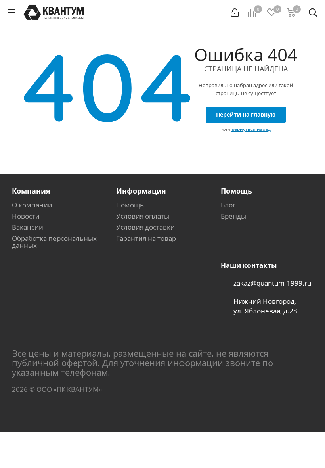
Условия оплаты (142, 216)
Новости (26, 216)
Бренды (233, 216)
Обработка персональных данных (54, 242)
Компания (31, 191)
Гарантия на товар (146, 238)
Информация (141, 191)
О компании (32, 204)
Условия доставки (145, 227)
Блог (228, 204)
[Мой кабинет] (235, 12)
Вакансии (27, 227)
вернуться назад (251, 129)
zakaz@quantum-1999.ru (272, 283)
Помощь (130, 204)
